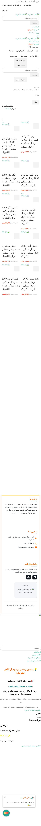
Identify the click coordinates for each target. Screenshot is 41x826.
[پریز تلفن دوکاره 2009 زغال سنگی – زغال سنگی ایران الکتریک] (25, 160)
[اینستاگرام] (34, 577)
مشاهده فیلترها (7, 106)
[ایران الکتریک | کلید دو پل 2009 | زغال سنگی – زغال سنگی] (25, 122)
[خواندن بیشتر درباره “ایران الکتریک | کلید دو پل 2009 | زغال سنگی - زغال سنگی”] (36, 126)
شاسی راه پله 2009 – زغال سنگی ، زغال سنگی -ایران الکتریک (28, 216)
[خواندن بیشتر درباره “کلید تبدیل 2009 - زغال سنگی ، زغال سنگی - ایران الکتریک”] (36, 268)
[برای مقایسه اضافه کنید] (24, 126)
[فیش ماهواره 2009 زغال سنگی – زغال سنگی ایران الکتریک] (5, 232)
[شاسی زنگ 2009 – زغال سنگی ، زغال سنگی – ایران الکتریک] (5, 193)
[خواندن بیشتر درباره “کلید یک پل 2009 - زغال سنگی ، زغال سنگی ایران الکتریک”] (16, 268)
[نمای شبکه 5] (15, 114)
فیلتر (35, 102)
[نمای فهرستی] (27, 114)
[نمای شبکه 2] (23, 114)
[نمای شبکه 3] (19, 114)
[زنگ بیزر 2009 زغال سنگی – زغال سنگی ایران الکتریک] (5, 160)
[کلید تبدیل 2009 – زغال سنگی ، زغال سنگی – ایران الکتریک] (25, 264)
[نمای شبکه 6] (10, 114)
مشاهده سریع (30, 126)
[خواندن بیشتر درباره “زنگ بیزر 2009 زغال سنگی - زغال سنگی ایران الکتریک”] (16, 165)
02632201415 (20, 61)
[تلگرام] (28, 577)
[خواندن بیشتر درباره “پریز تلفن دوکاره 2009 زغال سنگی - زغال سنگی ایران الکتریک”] (36, 165)
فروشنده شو (20, 65)
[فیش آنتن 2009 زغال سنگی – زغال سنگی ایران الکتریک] (25, 232)
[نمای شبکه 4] (6, 114)
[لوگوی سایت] (33, 14)
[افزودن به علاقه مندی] (24, 132)
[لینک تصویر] (20, 629)
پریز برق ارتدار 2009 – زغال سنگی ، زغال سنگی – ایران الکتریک (9, 145)
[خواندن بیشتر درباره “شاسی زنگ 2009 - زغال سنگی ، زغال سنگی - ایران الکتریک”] (16, 197)
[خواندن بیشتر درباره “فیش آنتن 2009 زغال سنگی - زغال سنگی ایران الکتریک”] (36, 236)
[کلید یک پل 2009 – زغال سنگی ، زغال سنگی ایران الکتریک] (5, 264)
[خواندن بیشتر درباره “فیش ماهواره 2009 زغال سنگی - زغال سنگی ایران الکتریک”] (16, 236)
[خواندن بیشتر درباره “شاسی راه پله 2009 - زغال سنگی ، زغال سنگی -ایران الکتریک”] (36, 199)
